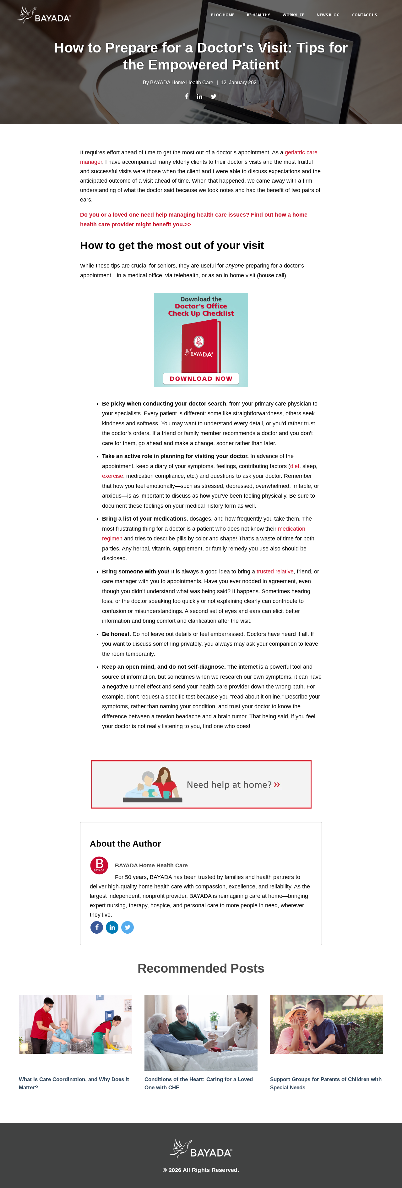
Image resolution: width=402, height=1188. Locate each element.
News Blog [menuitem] (328, 15)
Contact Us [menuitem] (364, 15)
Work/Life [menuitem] (293, 15)
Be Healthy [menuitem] (258, 15)
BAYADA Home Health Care (181, 82)
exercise (112, 476)
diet (294, 466)
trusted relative (275, 571)
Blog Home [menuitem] (222, 15)
